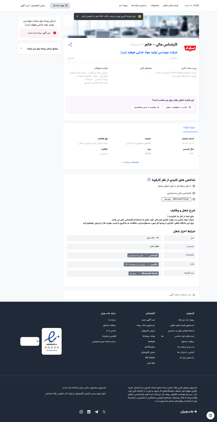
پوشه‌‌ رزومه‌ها (149, 336)
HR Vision (150, 358)
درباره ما (112, 320)
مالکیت (104, 149)
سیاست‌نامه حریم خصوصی (104, 341)
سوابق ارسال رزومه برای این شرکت (42, 48)
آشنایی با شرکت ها (185, 352)
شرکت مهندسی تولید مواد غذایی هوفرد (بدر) (149, 52)
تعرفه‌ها (151, 341)
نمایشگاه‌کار (150, 347)
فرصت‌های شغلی (170, 5)
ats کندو (151, 363)
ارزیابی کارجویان (148, 331)
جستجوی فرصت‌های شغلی (182, 325)
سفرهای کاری (146, 68)
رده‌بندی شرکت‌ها (139, 5)
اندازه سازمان (188, 139)
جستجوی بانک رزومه (146, 325)
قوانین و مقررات (109, 336)
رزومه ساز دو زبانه (186, 320)
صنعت (148, 139)
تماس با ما (111, 331)
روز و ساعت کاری (189, 68)
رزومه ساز (123, 5)
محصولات (154, 5)
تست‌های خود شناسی (184, 336)
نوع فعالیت (103, 139)
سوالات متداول (187, 341)
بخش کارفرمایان (148, 352)
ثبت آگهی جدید (148, 320)
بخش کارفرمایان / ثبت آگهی (32, 5)
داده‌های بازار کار (187, 358)
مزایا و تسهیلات (101, 68)
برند (149, 149)
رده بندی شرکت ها (186, 347)
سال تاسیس (188, 149)
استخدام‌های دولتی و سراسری (181, 331)
